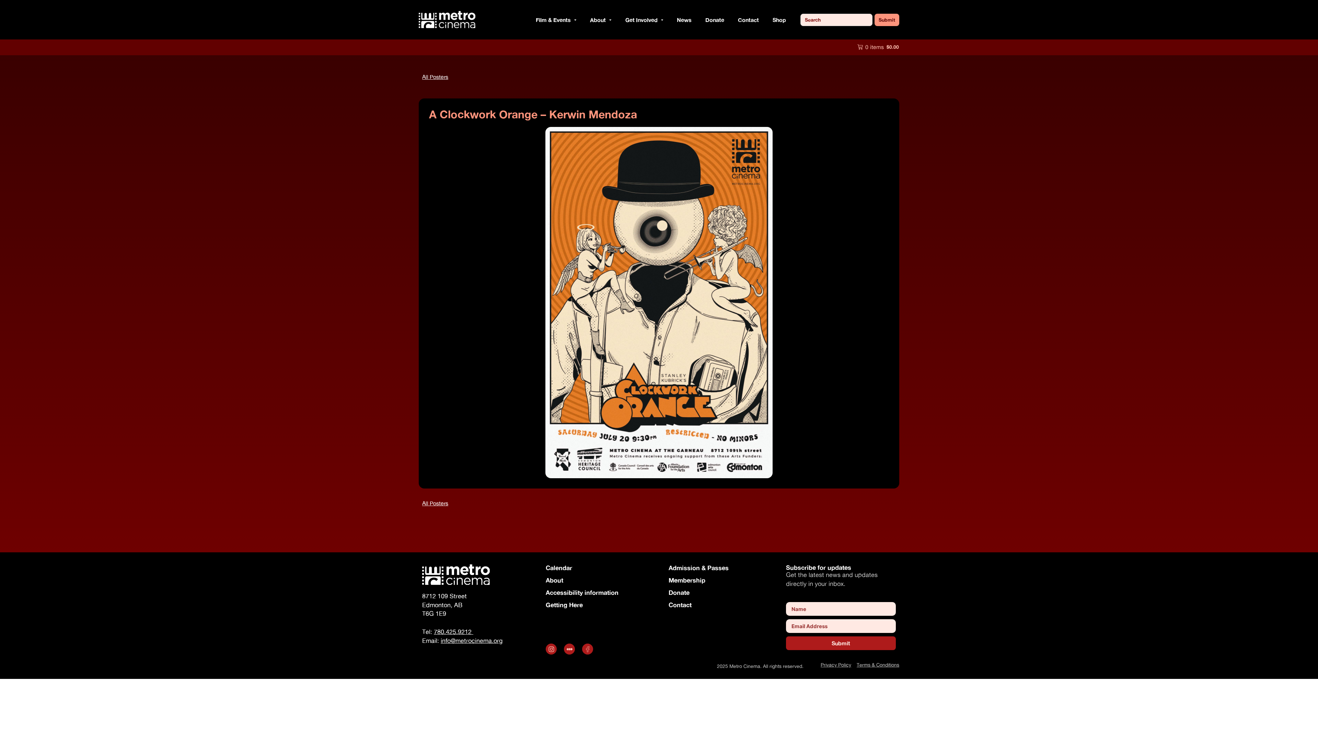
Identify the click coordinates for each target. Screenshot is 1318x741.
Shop (779, 19)
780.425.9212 (453, 631)
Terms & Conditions (878, 665)
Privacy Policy (836, 665)
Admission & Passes (699, 567)
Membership (687, 580)
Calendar (559, 567)
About (554, 580)
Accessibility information (582, 592)
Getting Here (564, 604)
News (684, 19)
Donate (714, 19)
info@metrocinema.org (471, 640)
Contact (748, 19)
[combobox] (836, 20)
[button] (573, 20)
